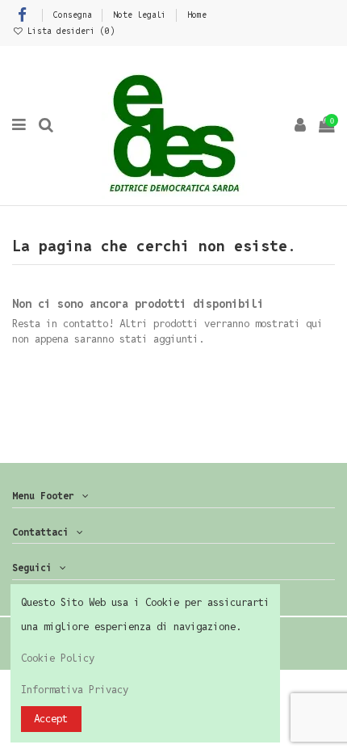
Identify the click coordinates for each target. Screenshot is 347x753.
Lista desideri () (69, 30)
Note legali (142, 14)
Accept (51, 719)
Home (197, 14)
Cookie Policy (57, 658)
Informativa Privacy (74, 689)
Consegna (75, 14)
